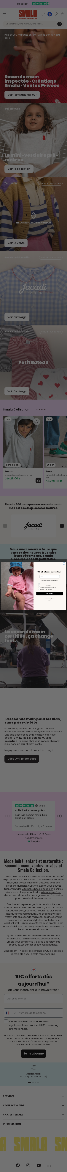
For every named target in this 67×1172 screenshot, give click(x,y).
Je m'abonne (49, 593)
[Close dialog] (64, 563)
